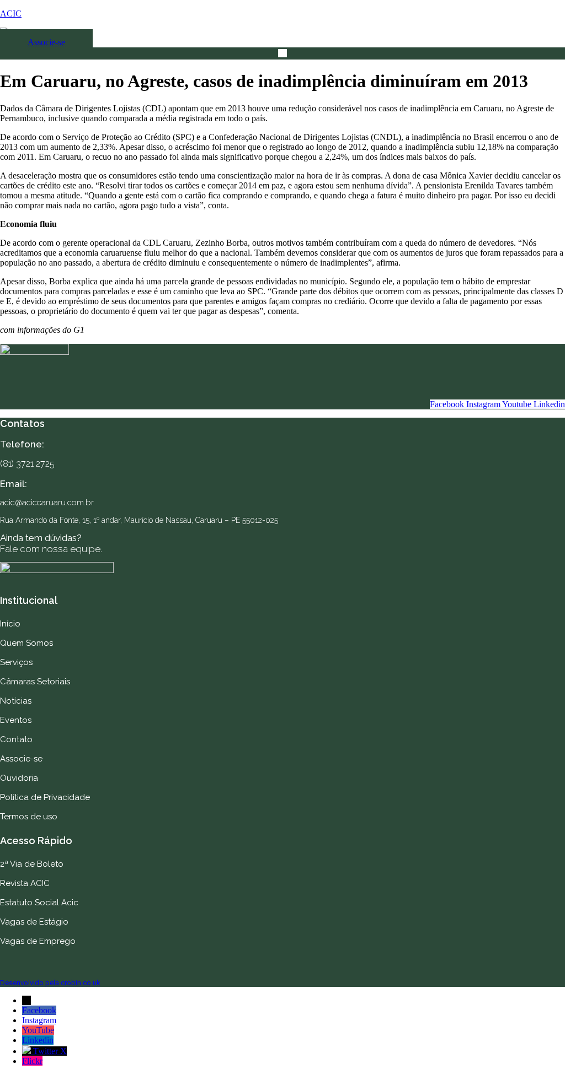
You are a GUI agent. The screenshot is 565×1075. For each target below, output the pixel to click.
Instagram (39, 1020)
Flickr (32, 1061)
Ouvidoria (19, 778)
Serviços (16, 662)
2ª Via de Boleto (31, 864)
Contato (16, 739)
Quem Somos (26, 643)
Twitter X (50, 1051)
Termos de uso (28, 817)
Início (10, 624)
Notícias (15, 701)
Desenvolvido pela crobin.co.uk (50, 983)
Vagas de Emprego (38, 941)
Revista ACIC (25, 883)
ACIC (11, 13)
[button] (282, 53)
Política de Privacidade (45, 797)
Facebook (39, 1010)
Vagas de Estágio (34, 922)
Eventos (15, 720)
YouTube (38, 1030)
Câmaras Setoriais (35, 682)
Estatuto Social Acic (39, 902)
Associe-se (21, 759)
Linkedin (38, 1040)
